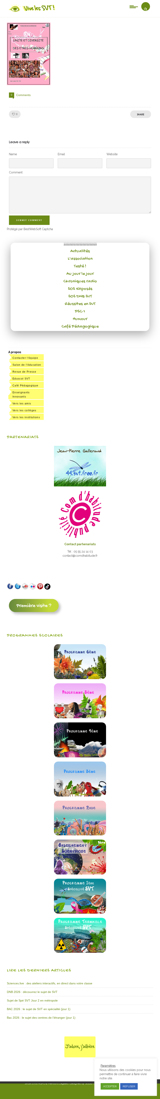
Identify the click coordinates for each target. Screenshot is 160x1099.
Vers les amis (21, 403)
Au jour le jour (80, 274)
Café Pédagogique (80, 326)
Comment (15, 172)
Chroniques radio (80, 281)
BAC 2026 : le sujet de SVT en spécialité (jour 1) (38, 1009)
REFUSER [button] (129, 1086)
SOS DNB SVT (80, 296)
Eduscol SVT (21, 378)
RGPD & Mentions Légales (53, 1083)
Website (112, 154)
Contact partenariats (80, 544)
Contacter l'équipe (25, 358)
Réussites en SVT (80, 304)
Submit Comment (29, 220)
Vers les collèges (24, 410)
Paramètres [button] (108, 1065)
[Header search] (145, 9)
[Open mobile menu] (134, 6)
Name (13, 154)
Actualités (80, 251)
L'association (80, 259)
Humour (80, 319)
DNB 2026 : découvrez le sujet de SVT (32, 992)
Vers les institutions (26, 417)
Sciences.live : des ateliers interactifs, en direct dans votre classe (49, 983)
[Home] (32, 12)
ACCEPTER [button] (110, 1086)
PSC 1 (80, 311)
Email (61, 154)
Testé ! (80, 266)
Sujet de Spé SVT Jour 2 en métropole (32, 1000)
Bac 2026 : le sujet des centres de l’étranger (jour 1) (41, 1017)
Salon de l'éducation (26, 364)
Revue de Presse (24, 371)
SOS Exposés (80, 289)
